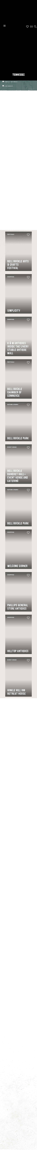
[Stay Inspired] (31, 26)
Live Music (9, 86)
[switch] (24, 235)
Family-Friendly (11, 81)
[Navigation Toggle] (4, 26)
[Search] (35, 26)
